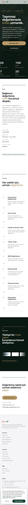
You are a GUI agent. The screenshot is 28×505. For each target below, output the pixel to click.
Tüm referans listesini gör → (10, 360)
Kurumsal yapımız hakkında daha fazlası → (14, 154)
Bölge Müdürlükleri (6, 441)
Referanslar (5, 443)
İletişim (3, 472)
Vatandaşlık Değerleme (7, 460)
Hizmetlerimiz (14, 48)
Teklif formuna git (9, 398)
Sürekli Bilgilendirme (7, 439)
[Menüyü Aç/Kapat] (25, 2)
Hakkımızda (4, 435)
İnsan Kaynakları (6, 470)
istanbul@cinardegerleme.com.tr (11, 407)
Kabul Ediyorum (19, 501)
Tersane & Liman (6, 458)
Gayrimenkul (5, 452)
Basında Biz (4, 468)
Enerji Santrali (5, 456)
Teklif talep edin (13, 43)
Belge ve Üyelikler (6, 437)
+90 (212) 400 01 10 (8, 405)
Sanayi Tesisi (5, 454)
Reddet (7, 501)
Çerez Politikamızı (6, 496)
